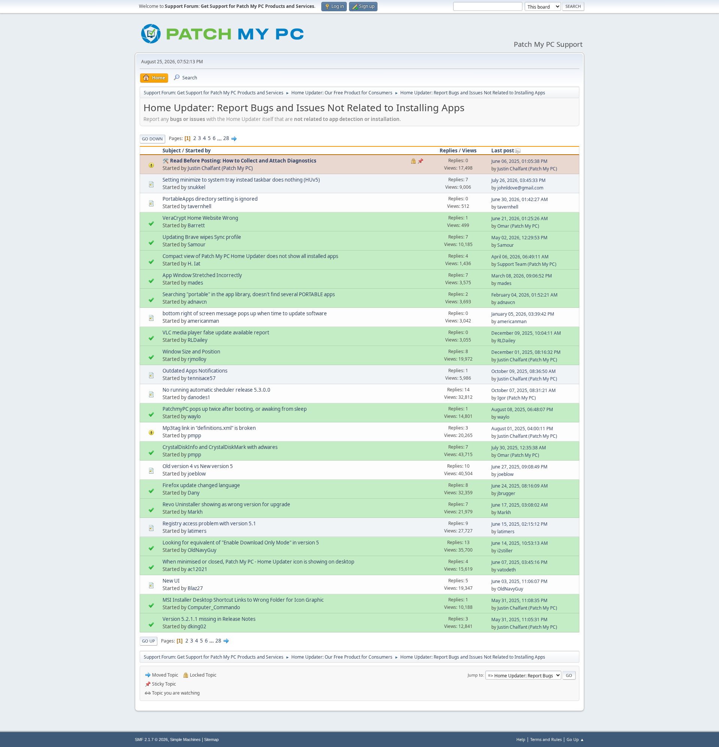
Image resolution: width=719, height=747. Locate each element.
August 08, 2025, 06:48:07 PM (522, 409)
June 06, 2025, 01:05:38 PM (519, 161)
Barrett (196, 225)
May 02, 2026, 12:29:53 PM (519, 237)
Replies (449, 150)
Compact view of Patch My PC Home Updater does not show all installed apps (250, 256)
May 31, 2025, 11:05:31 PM (519, 619)
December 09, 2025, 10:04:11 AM (526, 333)
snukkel (196, 187)
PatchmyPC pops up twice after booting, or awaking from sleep (235, 409)
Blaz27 (195, 588)
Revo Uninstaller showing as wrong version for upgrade (226, 504)
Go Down (152, 139)
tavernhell (199, 206)
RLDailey (197, 340)
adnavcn (197, 301)
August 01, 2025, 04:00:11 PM (522, 428)
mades (195, 282)
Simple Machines (185, 739)
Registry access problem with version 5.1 (209, 523)
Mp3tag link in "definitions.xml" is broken (209, 428)
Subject (172, 150)
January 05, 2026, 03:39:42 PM (522, 314)
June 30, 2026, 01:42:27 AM (519, 199)
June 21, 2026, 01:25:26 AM (519, 218)
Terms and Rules (546, 739)
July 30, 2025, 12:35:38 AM (518, 447)
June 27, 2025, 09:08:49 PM (519, 467)
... (220, 138)
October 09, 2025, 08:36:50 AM (523, 371)
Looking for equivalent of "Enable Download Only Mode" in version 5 (241, 542)
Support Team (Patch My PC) (526, 264)
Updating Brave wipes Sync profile (202, 237)
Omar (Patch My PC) (518, 226)
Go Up (148, 641)
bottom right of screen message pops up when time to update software (245, 313)
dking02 (197, 626)
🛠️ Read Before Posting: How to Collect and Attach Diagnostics (239, 160)
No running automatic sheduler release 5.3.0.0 (216, 389)
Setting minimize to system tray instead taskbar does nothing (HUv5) (241, 179)
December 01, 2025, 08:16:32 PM (526, 352)
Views (469, 150)
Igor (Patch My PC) (516, 398)
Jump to (475, 675)
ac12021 (197, 569)
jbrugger (506, 493)
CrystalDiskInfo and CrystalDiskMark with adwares (220, 447)
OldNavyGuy (202, 550)
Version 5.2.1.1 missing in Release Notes (209, 619)
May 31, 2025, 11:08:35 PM (519, 600)
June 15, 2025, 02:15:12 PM (519, 524)
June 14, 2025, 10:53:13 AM (519, 543)
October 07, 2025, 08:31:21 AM (523, 390)
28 (226, 138)
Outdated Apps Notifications (195, 370)
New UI (171, 580)
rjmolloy (197, 359)
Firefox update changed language (201, 485)
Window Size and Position (191, 351)
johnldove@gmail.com (520, 188)
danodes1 (199, 397)
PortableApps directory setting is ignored (210, 198)
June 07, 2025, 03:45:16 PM (519, 562)
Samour (197, 244)
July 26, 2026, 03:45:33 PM (518, 180)
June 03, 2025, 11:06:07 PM (519, 581)
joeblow (197, 473)
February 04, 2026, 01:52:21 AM (524, 295)
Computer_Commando (214, 607)
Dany (194, 492)
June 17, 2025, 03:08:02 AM (519, 505)
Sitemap (211, 739)
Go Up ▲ (575, 739)
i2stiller (505, 550)
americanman (203, 321)
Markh (195, 511)
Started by (198, 150)
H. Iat (194, 263)
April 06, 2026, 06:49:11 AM (520, 256)
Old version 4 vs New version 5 (198, 466)
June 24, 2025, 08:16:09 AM (519, 486)
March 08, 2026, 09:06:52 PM (521, 276)
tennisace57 (202, 378)
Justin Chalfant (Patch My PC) (220, 168)
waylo (194, 416)
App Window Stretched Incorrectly (202, 275)
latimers (197, 531)
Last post (502, 150)
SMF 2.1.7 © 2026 (151, 739)
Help (520, 739)
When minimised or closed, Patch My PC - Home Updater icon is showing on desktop (258, 561)
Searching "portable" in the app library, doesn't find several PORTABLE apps (249, 294)
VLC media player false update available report (216, 332)
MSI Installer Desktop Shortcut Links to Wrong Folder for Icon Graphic (243, 599)
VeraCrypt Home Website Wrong (200, 218)
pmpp (194, 435)
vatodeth (506, 570)
